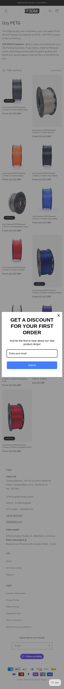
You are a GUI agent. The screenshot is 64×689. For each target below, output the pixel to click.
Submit (32, 365)
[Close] (58, 315)
